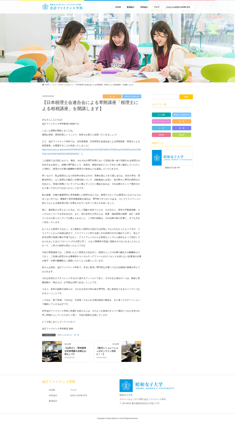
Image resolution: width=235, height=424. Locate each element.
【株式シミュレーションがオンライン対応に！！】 (107, 351)
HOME (52, 390)
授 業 (112, 96)
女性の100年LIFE (78, 395)
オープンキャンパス (161, 121)
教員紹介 (53, 401)
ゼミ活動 (161, 115)
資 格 (181, 128)
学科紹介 (53, 395)
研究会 (161, 135)
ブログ (73, 390)
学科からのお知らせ (131, 96)
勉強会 (181, 135)
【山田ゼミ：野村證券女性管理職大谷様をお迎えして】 (75, 351)
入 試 (161, 128)
